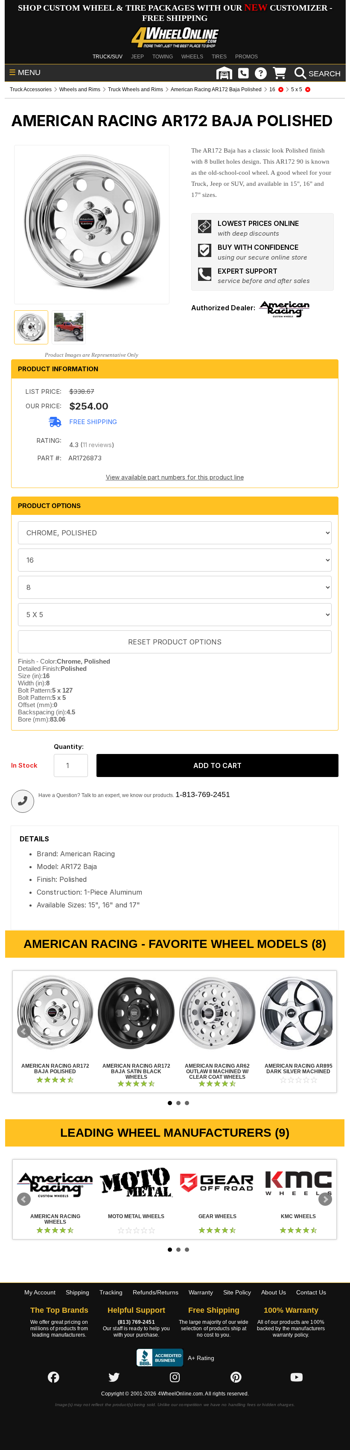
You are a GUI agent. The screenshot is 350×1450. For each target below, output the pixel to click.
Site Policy (237, 1292)
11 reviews (97, 445)
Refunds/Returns (155, 1292)
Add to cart (217, 765)
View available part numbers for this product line (175, 477)
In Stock (24, 765)
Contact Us (311, 1292)
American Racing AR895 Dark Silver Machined (298, 1013)
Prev (24, 1031)
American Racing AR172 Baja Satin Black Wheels (136, 1013)
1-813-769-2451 (202, 794)
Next (325, 1031)
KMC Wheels (298, 1183)
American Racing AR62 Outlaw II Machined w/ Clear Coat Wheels (217, 1013)
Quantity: (69, 746)
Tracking (110, 1292)
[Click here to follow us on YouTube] (296, 1377)
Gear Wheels (217, 1183)
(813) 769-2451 (136, 1322)
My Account (39, 1292)
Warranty (201, 1292)
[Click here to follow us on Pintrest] (236, 1377)
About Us (273, 1292)
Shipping (77, 1292)
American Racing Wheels (55, 1183)
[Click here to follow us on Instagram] (175, 1377)
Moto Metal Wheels (136, 1183)
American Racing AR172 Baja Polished (55, 1013)
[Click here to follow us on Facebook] (53, 1377)
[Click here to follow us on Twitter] (113, 1377)
